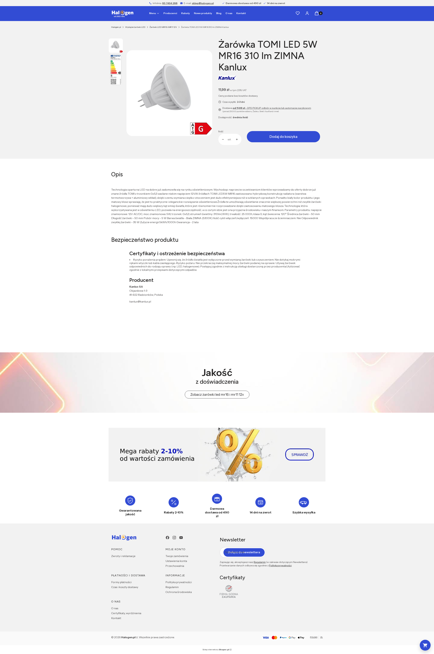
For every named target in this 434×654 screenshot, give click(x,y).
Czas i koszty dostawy (124, 587)
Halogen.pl (116, 27)
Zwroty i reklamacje (123, 556)
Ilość (220, 131)
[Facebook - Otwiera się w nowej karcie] (167, 537)
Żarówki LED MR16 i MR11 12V (163, 27)
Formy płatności (121, 582)
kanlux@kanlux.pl (140, 301)
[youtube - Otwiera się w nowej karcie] (181, 537)
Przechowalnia (174, 566)
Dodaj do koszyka (283, 137)
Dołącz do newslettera (244, 552)
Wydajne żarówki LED (135, 27)
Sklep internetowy (215, 649)
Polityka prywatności (178, 582)
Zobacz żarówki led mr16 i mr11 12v (217, 395)
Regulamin (172, 587)
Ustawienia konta (176, 561)
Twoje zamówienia (176, 556)
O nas (114, 608)
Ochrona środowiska (178, 592)
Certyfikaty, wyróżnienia (126, 613)
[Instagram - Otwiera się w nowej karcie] (174, 537)
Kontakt (116, 618)
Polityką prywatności (280, 565)
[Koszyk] (425, 645)
